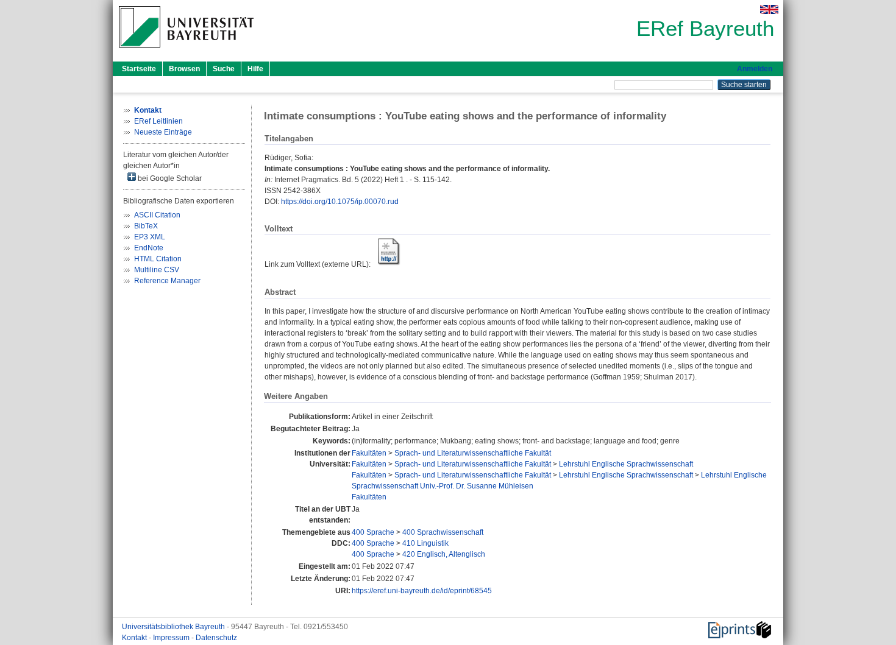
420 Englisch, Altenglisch (443, 554)
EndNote (148, 248)
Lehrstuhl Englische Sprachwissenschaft (626, 464)
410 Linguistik (425, 543)
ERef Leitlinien (158, 121)
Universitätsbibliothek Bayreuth (174, 626)
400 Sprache (373, 532)
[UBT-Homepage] (186, 51)
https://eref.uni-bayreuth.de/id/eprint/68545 (422, 591)
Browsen (184, 69)
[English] (769, 9)
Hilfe (255, 69)
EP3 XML (149, 237)
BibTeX (146, 226)
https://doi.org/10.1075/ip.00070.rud (340, 201)
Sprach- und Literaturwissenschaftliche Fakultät (472, 453)
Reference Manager (167, 281)
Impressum (172, 637)
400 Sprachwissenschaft (442, 532)
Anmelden (754, 69)
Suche (224, 69)
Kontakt (135, 637)
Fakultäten (369, 453)
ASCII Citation (157, 215)
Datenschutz (216, 637)
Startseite (139, 69)
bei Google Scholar (169, 178)
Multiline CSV (156, 270)
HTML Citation (158, 259)
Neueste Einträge (163, 132)
